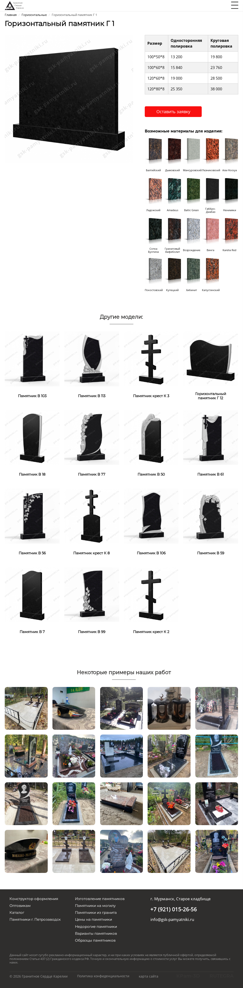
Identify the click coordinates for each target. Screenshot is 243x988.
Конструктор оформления (33, 898)
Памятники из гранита (96, 912)
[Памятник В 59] (210, 515)
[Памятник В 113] (91, 358)
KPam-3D (188, 976)
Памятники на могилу (95, 905)
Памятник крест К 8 (91, 553)
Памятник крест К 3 (151, 396)
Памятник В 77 (91, 474)
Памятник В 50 (151, 474)
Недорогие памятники (96, 926)
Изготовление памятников (100, 898)
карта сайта (148, 976)
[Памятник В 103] (32, 358)
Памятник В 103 (32, 396)
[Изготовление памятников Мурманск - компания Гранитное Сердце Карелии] (14, 5)
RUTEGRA (222, 976)
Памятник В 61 (210, 474)
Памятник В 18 (32, 474)
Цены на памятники (93, 919)
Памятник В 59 (210, 553)
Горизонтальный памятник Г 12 (210, 395)
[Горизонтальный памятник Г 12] (210, 358)
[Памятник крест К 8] (91, 515)
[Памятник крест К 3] (151, 358)
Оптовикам (20, 905)
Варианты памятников (96, 933)
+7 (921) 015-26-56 (173, 909)
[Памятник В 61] (210, 437)
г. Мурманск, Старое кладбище (180, 898)
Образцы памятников (95, 940)
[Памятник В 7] (32, 594)
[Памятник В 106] (151, 515)
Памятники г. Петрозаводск (35, 919)
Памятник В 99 (91, 631)
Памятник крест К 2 (151, 631)
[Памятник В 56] (32, 515)
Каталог (16, 912)
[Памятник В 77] (91, 437)
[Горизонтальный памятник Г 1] (69, 98)
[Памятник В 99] (91, 594)
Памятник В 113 (91, 396)
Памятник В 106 (151, 553)
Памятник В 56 (32, 553)
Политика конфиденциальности (103, 976)
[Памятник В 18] (32, 437)
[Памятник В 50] (151, 437)
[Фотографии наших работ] (26, 708)
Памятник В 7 (32, 631)
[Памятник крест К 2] (151, 594)
